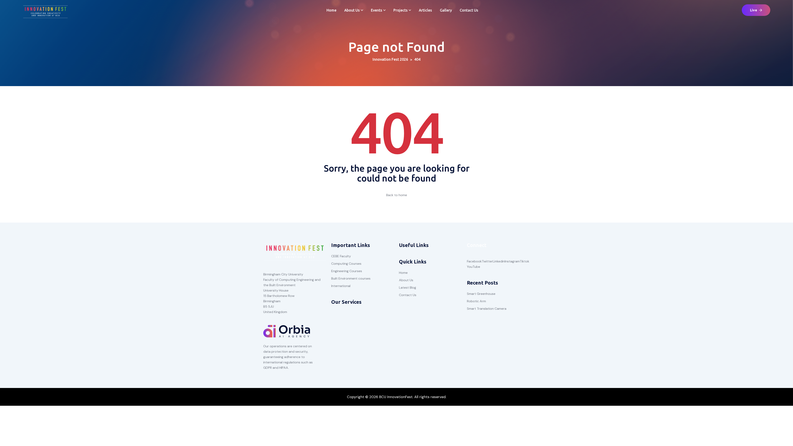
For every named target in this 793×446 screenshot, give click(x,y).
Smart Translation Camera (486, 308)
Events (376, 10)
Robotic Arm (476, 301)
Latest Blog (407, 287)
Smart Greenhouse (481, 294)
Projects (400, 10)
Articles (425, 10)
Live (753, 10)
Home (331, 10)
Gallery (446, 10)
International (340, 286)
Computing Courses (346, 263)
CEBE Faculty (341, 256)
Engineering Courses (346, 271)
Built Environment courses (350, 278)
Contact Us (469, 10)
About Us (352, 10)
